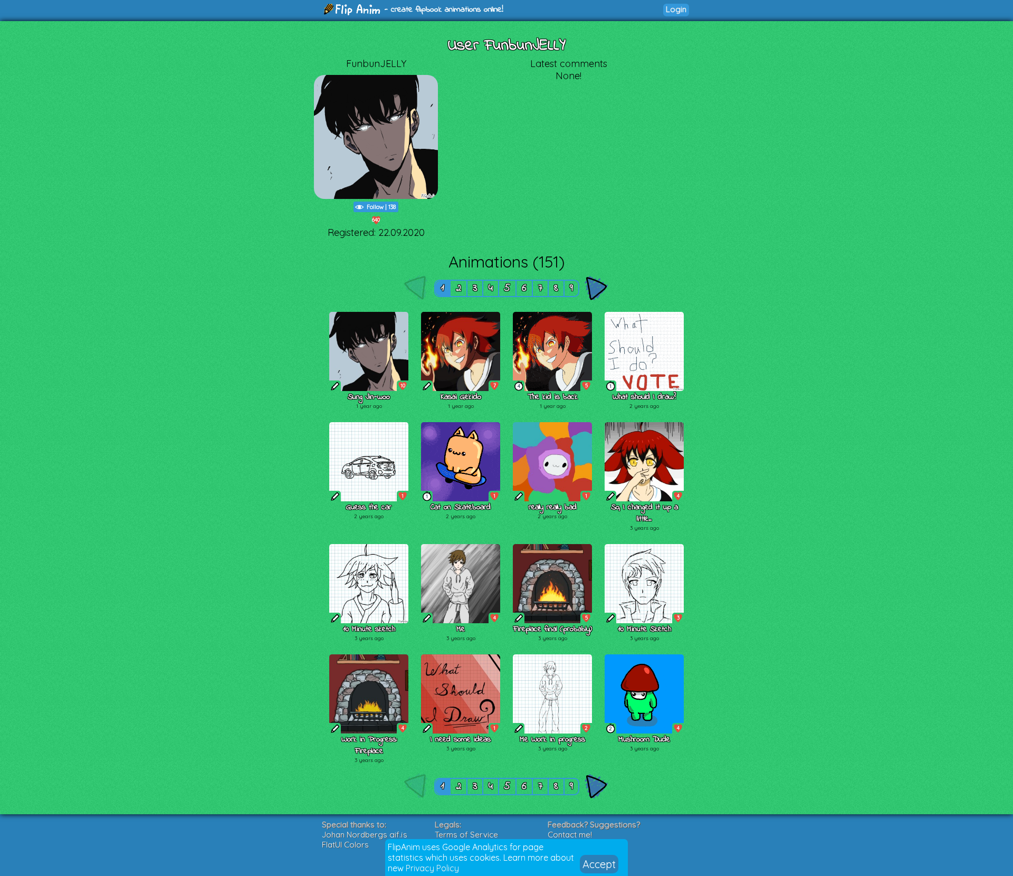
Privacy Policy (432, 868)
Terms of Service (466, 835)
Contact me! (570, 835)
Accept (599, 864)
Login (676, 9)
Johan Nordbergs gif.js (364, 835)
